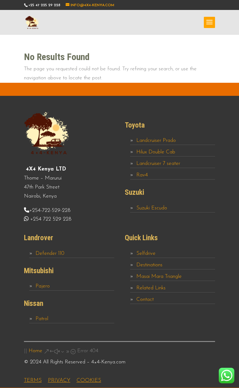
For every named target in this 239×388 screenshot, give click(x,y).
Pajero (42, 286)
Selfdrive (146, 253)
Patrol (41, 318)
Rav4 (142, 175)
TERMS (33, 380)
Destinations (149, 265)
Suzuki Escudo (151, 208)
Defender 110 (49, 253)
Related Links (151, 288)
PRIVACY (59, 380)
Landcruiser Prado (156, 140)
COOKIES (89, 380)
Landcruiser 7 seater (158, 163)
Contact (145, 299)
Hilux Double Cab (155, 152)
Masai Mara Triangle (159, 276)
